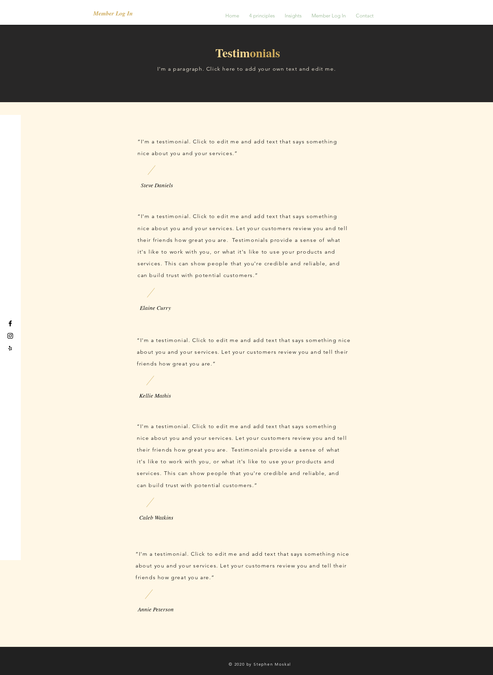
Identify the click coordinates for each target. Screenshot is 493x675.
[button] (117, 13)
